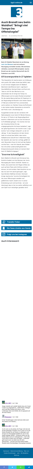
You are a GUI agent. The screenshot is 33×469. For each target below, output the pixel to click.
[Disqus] (16, 422)
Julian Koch (4, 35)
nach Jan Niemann (7, 64)
